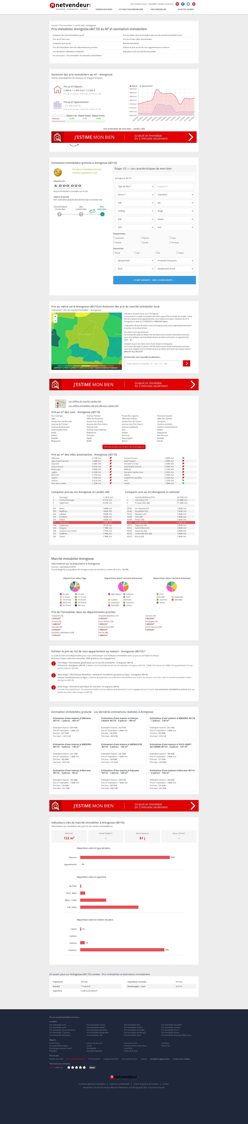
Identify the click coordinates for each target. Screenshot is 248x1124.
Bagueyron (91, 432)
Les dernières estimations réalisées (68, 51)
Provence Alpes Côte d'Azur (135, 1046)
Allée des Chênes (129, 418)
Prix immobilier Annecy (96, 1025)
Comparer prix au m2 (62, 43)
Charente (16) (57, 615)
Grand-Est (128, 1048)
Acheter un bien (186, 9)
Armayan (161, 421)
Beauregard (127, 438)
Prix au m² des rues (61, 39)
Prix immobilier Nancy (170, 1032)
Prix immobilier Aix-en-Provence (62, 1030)
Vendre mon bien (104, 9)
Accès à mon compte (181, 1059)
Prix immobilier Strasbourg (135, 1032)
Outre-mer (165, 1046)
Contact (161, 4)
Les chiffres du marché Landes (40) (85, 401)
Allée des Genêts (164, 418)
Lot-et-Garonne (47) (153, 627)
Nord (117, 253)
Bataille (54, 438)
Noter (92, 1067)
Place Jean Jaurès (164, 415)
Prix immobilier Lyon (57, 1027)
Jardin (145, 242)
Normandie (91, 1048)
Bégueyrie (55, 441)
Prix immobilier (158, 9)
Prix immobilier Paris (57, 1025)
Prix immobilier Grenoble (134, 1030)
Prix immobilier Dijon (132, 1035)
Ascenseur (119, 238)
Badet (159, 429)
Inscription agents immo (160, 1059)
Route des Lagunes (130, 415)
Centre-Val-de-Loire (95, 1043)
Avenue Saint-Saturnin (96, 429)
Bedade (160, 438)
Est (158, 253)
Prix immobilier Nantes (96, 1027)
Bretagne (53, 1051)
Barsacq (125, 435)
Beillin (89, 441)
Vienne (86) (103, 632)
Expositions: (118, 248)
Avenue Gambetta (130, 427)
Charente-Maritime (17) (108, 615)
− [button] (55, 320)
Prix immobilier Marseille (97, 1030)
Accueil (54, 25)
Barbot (54, 435)
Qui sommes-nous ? (139, 4)
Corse (89, 1046)
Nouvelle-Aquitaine (94, 1051)
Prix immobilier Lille (95, 1035)
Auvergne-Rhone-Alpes (58, 1046)
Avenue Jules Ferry (59, 429)
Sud (138, 253)
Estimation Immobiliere (131, 9)
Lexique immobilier (111, 1059)
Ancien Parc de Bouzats (61, 421)
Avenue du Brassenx (60, 427)
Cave (173, 238)
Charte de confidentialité (121, 1084)
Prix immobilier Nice (132, 1025)
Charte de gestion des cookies (147, 1084)
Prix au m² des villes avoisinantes (137, 39)
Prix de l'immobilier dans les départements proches (75, 47)
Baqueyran (162, 432)
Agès (53, 418)
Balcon (146, 238)
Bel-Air (125, 441)
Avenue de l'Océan (59, 424)
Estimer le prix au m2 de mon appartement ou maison (146, 47)
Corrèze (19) (150, 615)
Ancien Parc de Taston (131, 421)
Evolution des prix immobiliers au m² (68, 35)
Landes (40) (79, 25)
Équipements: (119, 233)
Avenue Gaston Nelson (167, 427)
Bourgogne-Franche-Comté (60, 1048)
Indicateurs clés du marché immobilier (139, 51)
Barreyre (90, 435)
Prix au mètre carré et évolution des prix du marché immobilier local (152, 35)
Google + (194, 3)
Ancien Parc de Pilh (95, 421)
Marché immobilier (131, 43)
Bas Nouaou (162, 435)
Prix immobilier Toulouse (59, 1032)
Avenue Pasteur (94, 415)
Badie (53, 432)
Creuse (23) (56, 621)
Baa (123, 429)
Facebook (183, 3)
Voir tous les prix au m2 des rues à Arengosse (124, 446)
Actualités (153, 4)
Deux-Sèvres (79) (105, 621)
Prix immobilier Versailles (171, 1025)
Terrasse (175, 242)
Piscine (118, 242)
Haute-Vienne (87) (106, 627)
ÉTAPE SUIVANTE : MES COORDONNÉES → (154, 280)
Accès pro (169, 4)
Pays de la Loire (130, 1043)
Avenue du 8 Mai (164, 424)
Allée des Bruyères (95, 418)
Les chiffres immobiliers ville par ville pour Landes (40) (94, 405)
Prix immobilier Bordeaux (59, 1035)
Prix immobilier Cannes (170, 1027)
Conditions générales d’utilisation (93, 1084)
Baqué (125, 432)
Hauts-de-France (130, 1051)
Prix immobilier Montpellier (98, 1032)
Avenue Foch (92, 427)
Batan (89, 438)
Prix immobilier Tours (170, 1030)
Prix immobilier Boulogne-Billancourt (176, 1035)
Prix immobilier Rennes (133, 1027)
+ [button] (55, 316)
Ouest (180, 253)
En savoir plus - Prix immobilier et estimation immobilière (77, 55)
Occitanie (165, 1043)
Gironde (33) (57, 627)
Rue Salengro (57, 415)
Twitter (188, 3)
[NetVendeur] (70, 5)
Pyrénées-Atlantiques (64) (63, 632)
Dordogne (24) (151, 621)
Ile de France (54, 1043)
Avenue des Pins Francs (97, 424)
